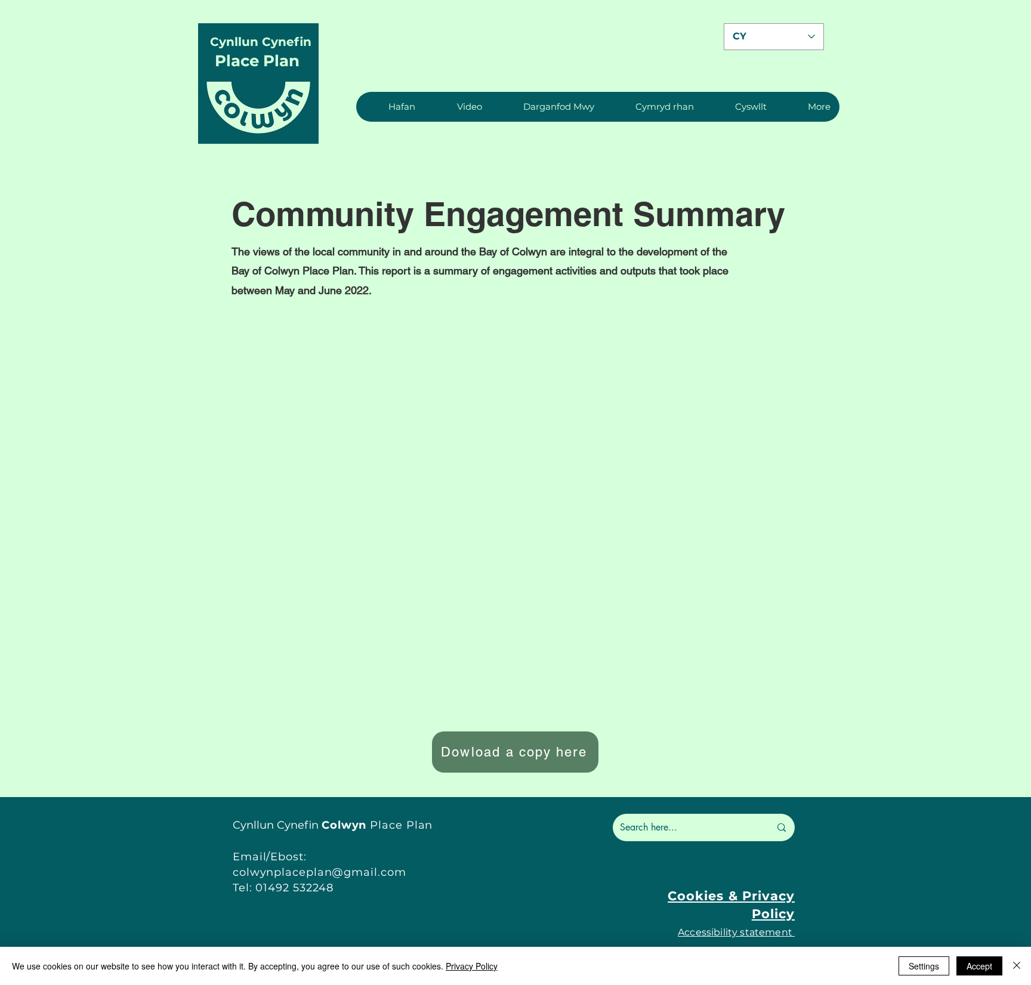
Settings (924, 966)
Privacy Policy (472, 966)
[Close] (1017, 965)
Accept (979, 966)
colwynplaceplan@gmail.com (319, 872)
